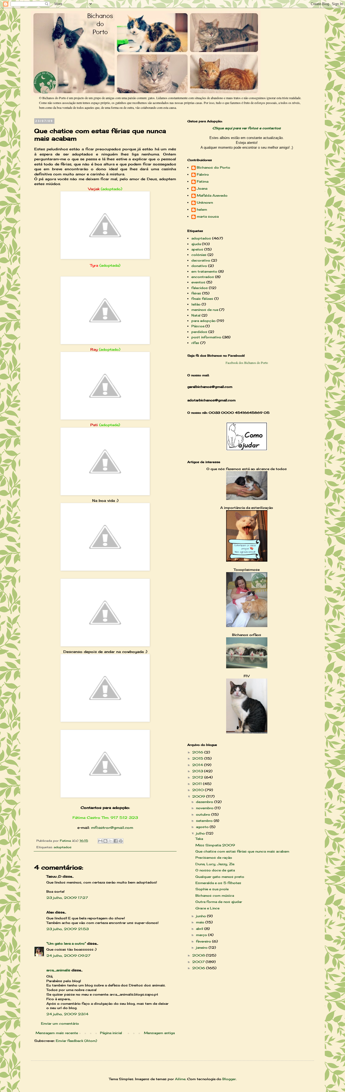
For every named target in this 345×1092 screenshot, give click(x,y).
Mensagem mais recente (57, 1033)
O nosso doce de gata (215, 870)
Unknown (205, 202)
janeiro (202, 947)
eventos (198, 282)
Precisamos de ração (213, 857)
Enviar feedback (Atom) (76, 1041)
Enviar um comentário (60, 1023)
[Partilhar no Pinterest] (120, 841)
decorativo (200, 260)
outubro (203, 814)
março (202, 935)
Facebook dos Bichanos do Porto (247, 362)
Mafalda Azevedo (212, 195)
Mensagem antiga (159, 1033)
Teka (199, 839)
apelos (197, 249)
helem (202, 209)
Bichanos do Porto (213, 167)
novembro (205, 808)
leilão (196, 304)
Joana (202, 188)
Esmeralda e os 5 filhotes (218, 883)
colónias (198, 255)
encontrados (202, 277)
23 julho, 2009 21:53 (67, 929)
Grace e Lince (207, 908)
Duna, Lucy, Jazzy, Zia (214, 864)
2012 (198, 777)
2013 (198, 771)
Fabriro (203, 174)
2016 (198, 752)
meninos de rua (204, 310)
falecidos (199, 288)
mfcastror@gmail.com (112, 827)
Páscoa (197, 326)
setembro (205, 821)
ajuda (196, 244)
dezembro (205, 802)
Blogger (229, 1079)
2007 (199, 962)
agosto (203, 827)
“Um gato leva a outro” (66, 943)
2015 (198, 758)
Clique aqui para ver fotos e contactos (246, 128)
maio (200, 922)
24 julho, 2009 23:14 (67, 1014)
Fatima (202, 181)
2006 (199, 968)
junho (201, 916)
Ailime (180, 1079)
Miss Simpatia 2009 (215, 845)
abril (200, 929)
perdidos (199, 332)
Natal (196, 315)
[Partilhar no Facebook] (115, 841)
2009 (199, 796)
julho (201, 833)
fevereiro (204, 941)
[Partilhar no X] (110, 841)
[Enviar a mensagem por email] (100, 841)
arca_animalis (58, 970)
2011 (197, 784)
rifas (195, 343)
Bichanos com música (214, 895)
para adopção (203, 321)
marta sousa (208, 216)
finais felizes (202, 299)
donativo (199, 266)
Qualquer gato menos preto (219, 877)
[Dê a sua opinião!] (105, 841)
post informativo (206, 337)
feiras (196, 293)
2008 (199, 955)
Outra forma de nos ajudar (218, 902)
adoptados (62, 847)
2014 (198, 765)
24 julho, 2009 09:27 (68, 956)
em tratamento (204, 271)
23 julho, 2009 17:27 (67, 898)
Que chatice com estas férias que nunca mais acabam (242, 851)
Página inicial (111, 1033)
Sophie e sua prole (212, 889)
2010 (198, 790)
